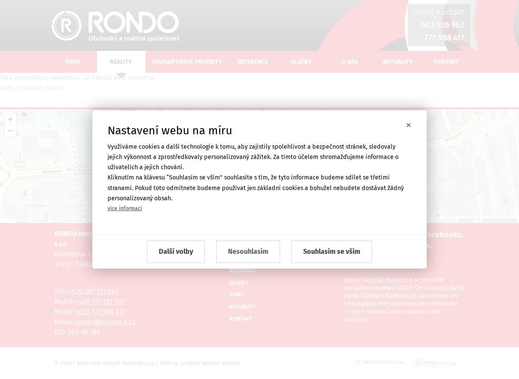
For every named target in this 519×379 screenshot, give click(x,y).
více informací (125, 208)
